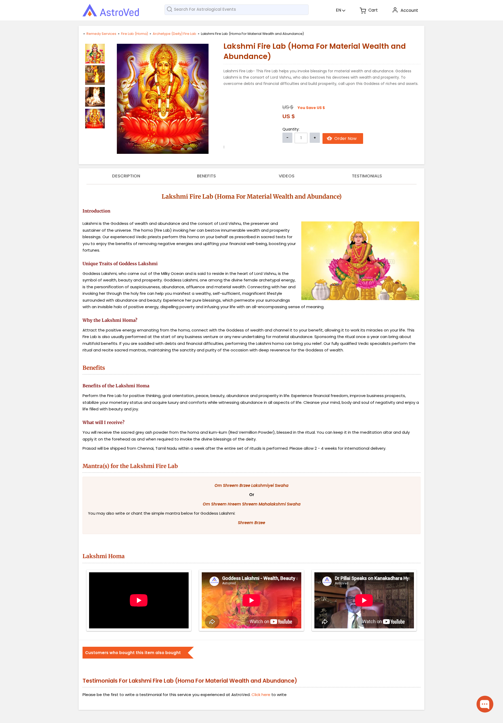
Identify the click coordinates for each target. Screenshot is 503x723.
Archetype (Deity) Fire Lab (175, 33)
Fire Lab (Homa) (135, 33)
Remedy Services (101, 33)
